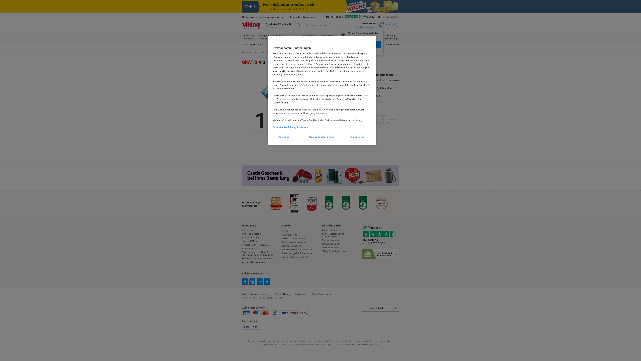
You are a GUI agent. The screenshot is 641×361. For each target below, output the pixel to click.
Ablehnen (284, 137)
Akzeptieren (357, 137)
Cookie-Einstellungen (322, 137)
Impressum (303, 127)
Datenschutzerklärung (284, 127)
